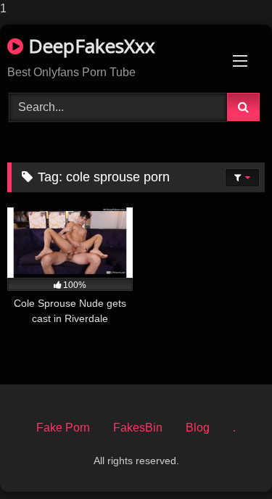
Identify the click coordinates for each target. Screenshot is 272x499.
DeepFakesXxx (89, 46)
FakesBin (137, 427)
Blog (198, 427)
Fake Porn (63, 427)
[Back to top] (227, 459)
